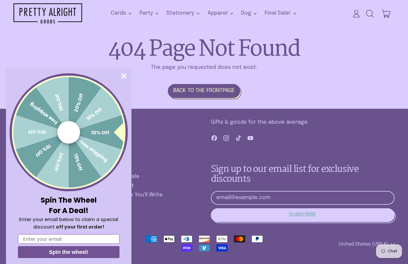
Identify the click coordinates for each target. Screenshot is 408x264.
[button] (370, 13)
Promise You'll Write (137, 195)
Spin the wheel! (68, 252)
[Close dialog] (124, 76)
